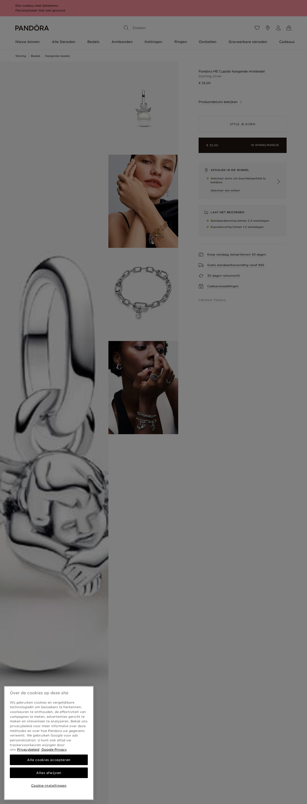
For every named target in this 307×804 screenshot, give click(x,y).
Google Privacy (54, 749)
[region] (49, 743)
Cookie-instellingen (48, 785)
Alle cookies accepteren (49, 760)
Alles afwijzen (48, 773)
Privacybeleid (28, 749)
